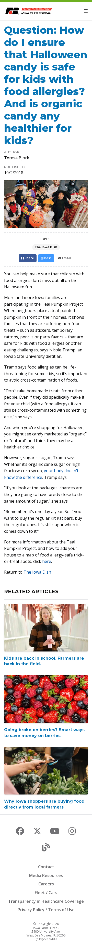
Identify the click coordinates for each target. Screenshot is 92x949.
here (46, 561)
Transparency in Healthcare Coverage (46, 901)
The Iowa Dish (46, 247)
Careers (46, 884)
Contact (46, 867)
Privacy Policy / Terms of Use (46, 909)
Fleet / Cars (46, 892)
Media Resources (46, 875)
